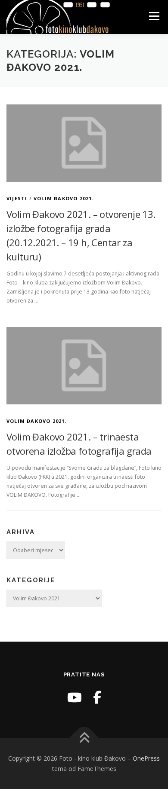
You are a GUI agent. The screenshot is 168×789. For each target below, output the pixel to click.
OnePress (146, 758)
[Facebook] (97, 697)
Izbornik (154, 16)
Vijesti (16, 198)
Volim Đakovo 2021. (64, 198)
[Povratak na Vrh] (84, 738)
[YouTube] (74, 697)
